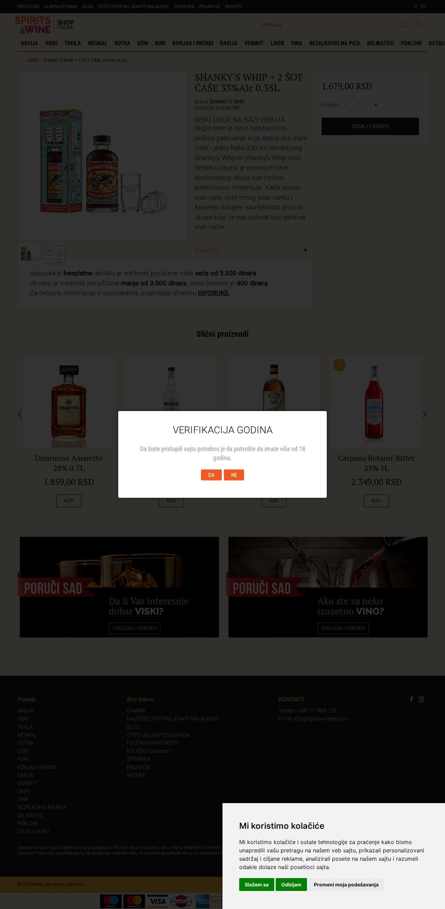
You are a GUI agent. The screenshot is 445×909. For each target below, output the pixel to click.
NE (234, 475)
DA (211, 475)
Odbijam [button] (291, 884)
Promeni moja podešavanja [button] (346, 884)
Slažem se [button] (257, 884)
